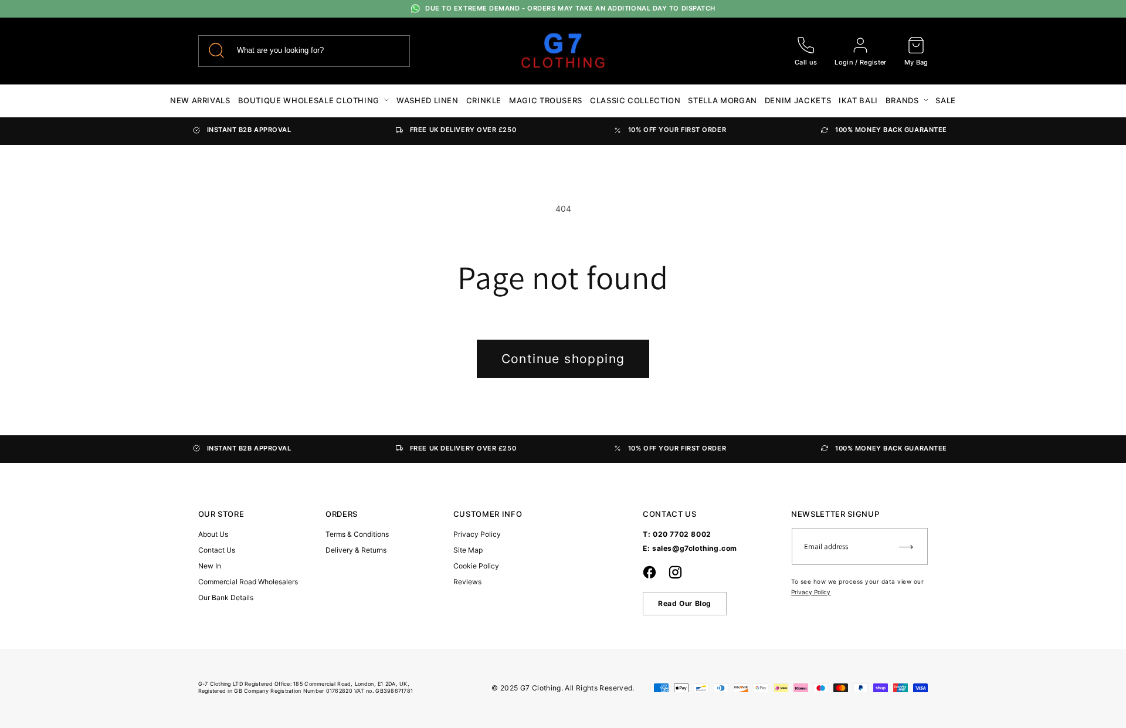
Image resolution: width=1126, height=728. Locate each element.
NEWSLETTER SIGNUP (835, 514)
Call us (806, 62)
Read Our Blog (684, 603)
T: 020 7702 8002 (677, 534)
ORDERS (341, 514)
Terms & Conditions (357, 534)
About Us (213, 534)
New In (209, 565)
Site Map (468, 550)
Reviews (467, 581)
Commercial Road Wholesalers (248, 581)
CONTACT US (670, 514)
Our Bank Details (225, 597)
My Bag (916, 62)
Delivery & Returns (355, 550)
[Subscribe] (906, 546)
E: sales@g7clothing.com (690, 548)
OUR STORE (221, 514)
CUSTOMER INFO (487, 514)
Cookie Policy (476, 565)
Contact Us (216, 550)
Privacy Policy (477, 534)
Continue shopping (563, 358)
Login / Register (860, 62)
